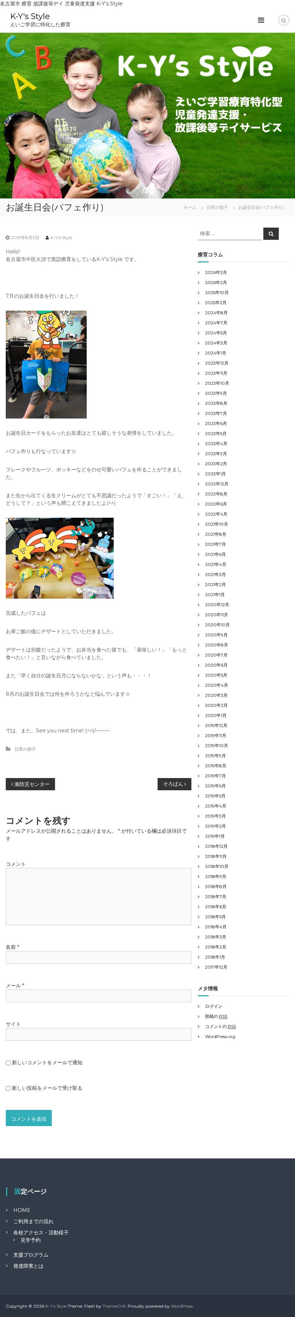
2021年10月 (216, 524)
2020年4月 (216, 685)
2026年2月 (216, 282)
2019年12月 (216, 725)
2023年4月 (216, 443)
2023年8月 (216, 403)
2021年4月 (215, 564)
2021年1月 (215, 594)
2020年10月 (217, 624)
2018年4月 (216, 926)
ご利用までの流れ (33, 1221)
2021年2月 (215, 584)
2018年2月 (215, 947)
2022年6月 (216, 504)
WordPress (182, 1306)
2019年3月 (215, 816)
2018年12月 (216, 846)
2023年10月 (217, 383)
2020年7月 (216, 655)
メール (15, 985)
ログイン (213, 1006)
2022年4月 (216, 514)
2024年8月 (216, 312)
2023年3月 (216, 453)
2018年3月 (215, 936)
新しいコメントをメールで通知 (47, 1062)
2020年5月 (216, 675)
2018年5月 (215, 916)
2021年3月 (215, 574)
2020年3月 (216, 695)
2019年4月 (215, 806)
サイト (13, 1024)
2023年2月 (216, 463)
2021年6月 (215, 554)
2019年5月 (215, 796)
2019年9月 (215, 755)
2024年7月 (216, 322)
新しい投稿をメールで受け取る (47, 1088)
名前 (12, 947)
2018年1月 (215, 957)
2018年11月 (216, 856)
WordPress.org (220, 1036)
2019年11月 (215, 735)
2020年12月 (217, 604)
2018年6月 (215, 906)
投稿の (216, 1016)
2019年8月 (215, 765)
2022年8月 (216, 494)
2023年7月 (216, 413)
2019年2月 (215, 826)
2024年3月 (216, 343)
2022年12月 (216, 483)
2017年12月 (216, 967)
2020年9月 (216, 634)
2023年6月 (216, 423)
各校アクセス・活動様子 (41, 1232)
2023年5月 (216, 433)
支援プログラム (31, 1255)
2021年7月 (215, 544)
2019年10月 (216, 745)
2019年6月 (215, 785)
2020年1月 (216, 715)
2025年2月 (216, 302)
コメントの (220, 1026)
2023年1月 (215, 473)
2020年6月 (216, 665)
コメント (16, 864)
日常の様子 (217, 207)
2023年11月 (216, 373)
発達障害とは (28, 1266)
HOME (22, 1210)
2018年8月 (216, 886)
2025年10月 (217, 292)
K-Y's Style (30, 16)
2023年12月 (216, 363)
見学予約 (31, 1240)
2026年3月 (216, 272)
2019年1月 (215, 836)
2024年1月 (215, 353)
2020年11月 (216, 614)
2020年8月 (216, 645)
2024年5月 (216, 332)
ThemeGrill (114, 1306)
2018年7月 (215, 896)
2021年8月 (215, 534)
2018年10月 (216, 866)
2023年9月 (216, 393)
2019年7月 (215, 775)
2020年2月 (216, 705)
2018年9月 (215, 876)
